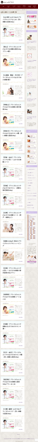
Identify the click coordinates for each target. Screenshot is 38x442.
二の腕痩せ (29, 185)
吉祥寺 (32, 220)
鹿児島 (29, 239)
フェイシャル (30, 180)
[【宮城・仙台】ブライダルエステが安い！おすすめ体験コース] (8, 176)
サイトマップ (32, 438)
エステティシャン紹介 (30, 207)
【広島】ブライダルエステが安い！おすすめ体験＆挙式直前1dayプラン (12, 270)
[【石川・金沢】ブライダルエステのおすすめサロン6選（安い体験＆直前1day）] (8, 371)
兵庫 (29, 220)
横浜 (29, 230)
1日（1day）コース (31, 175)
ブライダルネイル (31, 217)
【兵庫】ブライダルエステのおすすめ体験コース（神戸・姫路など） (12, 215)
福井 (32, 234)
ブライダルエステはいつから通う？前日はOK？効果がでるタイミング (31, 80)
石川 (34, 233)
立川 (31, 235)
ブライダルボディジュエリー (32, 199)
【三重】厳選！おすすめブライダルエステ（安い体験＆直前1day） (12, 411)
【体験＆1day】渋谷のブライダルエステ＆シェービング (12, 243)
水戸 (31, 230)
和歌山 (29, 221)
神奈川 (29, 234)
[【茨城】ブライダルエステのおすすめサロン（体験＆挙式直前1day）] (8, 204)
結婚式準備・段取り (30, 205)
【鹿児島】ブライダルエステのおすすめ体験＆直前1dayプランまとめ (12, 382)
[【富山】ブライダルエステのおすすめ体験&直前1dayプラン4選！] (8, 65)
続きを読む (21, 68)
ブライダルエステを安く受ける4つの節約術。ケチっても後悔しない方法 (31, 117)
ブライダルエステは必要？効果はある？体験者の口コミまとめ (31, 42)
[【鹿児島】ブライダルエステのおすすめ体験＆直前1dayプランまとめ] (8, 398)
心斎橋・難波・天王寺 (31, 226)
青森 (31, 238)
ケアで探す (13, 6)
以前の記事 (18, 434)
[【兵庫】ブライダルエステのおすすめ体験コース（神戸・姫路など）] (8, 231)
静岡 (34, 238)
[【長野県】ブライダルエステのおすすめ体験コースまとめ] (8, 313)
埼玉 (32, 221)
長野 (29, 238)
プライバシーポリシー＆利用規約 (25, 438)
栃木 (34, 229)
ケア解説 (29, 202)
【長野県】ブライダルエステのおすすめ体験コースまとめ (12, 297)
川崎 (31, 225)
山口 (34, 224)
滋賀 (29, 233)
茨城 (29, 237)
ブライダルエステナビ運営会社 (16, 438)
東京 (29, 229)
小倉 (31, 224)
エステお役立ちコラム (34, 6)
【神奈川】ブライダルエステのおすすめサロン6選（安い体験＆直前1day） (12, 133)
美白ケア (29, 190)
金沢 (31, 237)
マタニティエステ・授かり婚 (31, 193)
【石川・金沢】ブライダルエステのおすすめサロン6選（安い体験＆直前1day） (12, 355)
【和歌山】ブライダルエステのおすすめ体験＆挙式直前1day (12, 107)
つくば (29, 215)
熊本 (31, 233)
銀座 (34, 237)
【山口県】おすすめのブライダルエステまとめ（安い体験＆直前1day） (12, 19)
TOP (3, 6)
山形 (29, 225)
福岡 (29, 235)
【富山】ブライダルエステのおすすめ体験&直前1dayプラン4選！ (12, 49)
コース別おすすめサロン (31, 169)
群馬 (34, 235)
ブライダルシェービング (31, 177)
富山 (29, 224)
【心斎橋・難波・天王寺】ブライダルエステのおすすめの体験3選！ (13, 77)
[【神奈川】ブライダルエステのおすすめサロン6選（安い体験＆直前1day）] (8, 149)
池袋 (34, 230)
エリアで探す (8, 6)
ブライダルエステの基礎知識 (31, 195)
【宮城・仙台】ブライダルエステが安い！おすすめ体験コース (12, 159)
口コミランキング (19, 6)
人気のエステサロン (24, 6)
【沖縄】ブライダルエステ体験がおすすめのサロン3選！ (12, 326)
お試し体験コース (5, 26)
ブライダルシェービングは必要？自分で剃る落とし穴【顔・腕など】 (31, 99)
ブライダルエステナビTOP (7, 438)
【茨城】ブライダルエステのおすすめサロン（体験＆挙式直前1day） (12, 188)
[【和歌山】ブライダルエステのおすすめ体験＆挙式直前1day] (8, 123)
